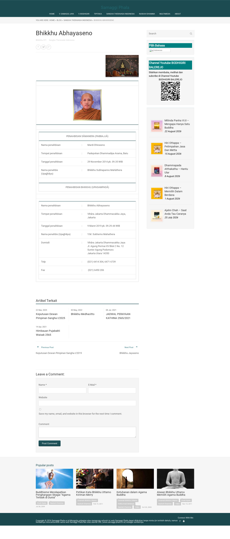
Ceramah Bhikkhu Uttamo (87, 500)
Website (43, 397)
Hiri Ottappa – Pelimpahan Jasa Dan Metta (175, 146)
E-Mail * (92, 384)
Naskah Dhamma (147, 14)
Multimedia (164, 14)
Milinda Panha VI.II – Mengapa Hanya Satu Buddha (177, 124)
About (178, 14)
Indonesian (158, 50)
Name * (43, 384)
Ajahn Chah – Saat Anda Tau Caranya (176, 212)
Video (137, 507)
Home (52, 14)
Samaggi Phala (115, 7)
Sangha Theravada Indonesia (120, 14)
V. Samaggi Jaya (66, 14)
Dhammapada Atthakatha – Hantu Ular (176, 169)
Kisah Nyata (41, 503)
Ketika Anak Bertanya (126, 504)
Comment (44, 424)
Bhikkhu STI (41, 40)
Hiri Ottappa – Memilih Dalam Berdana (173, 191)
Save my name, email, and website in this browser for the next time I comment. (80, 413)
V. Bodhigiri (83, 14)
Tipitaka (98, 14)
